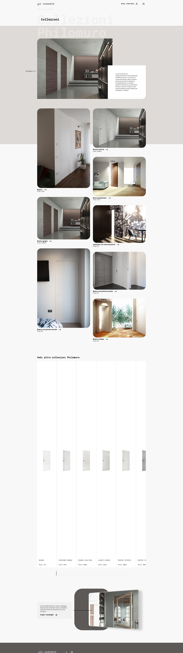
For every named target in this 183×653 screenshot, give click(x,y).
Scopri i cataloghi (46, 615)
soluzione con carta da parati (104, 244)
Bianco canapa (98, 339)
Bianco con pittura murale (47, 329)
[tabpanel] (91, 68)
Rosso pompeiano (100, 198)
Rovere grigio (42, 241)
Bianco (40, 190)
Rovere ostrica (98, 149)
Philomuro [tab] (29, 71)
